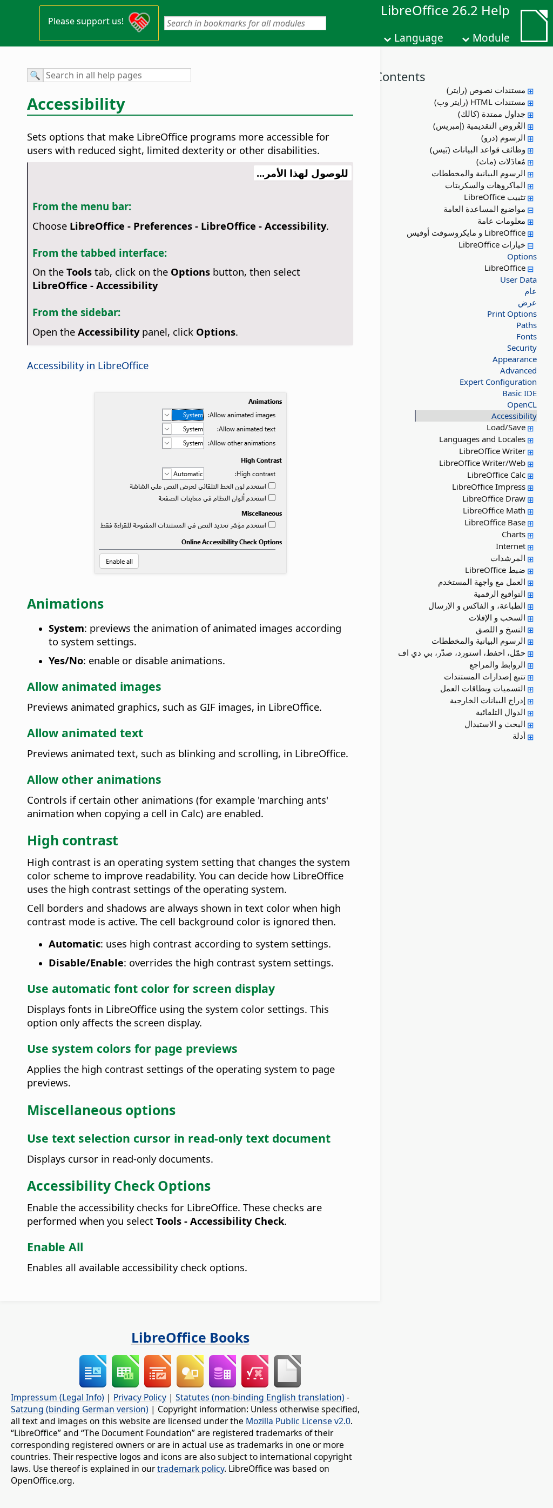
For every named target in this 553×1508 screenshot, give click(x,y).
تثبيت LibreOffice (494, 196)
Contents (400, 76)
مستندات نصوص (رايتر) (486, 89)
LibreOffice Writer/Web (482, 462)
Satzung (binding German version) (80, 1409)
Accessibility (514, 415)
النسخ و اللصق (500, 629)
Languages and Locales (482, 438)
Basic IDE (519, 393)
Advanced (518, 370)
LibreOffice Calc (496, 474)
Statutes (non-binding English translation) (260, 1397)
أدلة (518, 735)
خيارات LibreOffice (491, 244)
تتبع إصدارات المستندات (484, 676)
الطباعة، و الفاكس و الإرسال (476, 605)
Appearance (515, 358)
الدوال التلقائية (500, 711)
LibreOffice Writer (492, 450)
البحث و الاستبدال (494, 723)
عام (530, 290)
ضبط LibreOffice (495, 569)
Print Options (512, 313)
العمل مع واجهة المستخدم (481, 581)
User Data (518, 279)
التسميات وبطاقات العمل (482, 688)
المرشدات (507, 557)
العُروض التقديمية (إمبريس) (479, 125)
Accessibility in (88, 365)
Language (418, 38)
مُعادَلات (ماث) (500, 161)
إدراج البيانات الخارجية (487, 700)
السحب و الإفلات (497, 617)
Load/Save (506, 427)
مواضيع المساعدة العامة (484, 208)
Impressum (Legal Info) (57, 1397)
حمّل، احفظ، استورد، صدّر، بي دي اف (461, 652)
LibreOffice (504, 267)
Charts (513, 534)
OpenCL (522, 404)
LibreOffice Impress (488, 486)
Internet (510, 546)
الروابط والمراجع (497, 664)
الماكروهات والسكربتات (485, 184)
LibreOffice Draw (493, 498)
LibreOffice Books (190, 1337)
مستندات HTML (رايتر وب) (479, 101)
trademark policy (190, 1468)
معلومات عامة (501, 220)
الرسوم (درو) (503, 137)
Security (522, 347)
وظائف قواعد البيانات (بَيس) (477, 149)
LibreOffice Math (494, 510)
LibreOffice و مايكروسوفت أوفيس (466, 232)
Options (522, 256)
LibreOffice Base (494, 522)
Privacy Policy (139, 1397)
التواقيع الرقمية (499, 593)
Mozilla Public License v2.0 (298, 1421)
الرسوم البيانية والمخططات (478, 173)
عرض (527, 302)
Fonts (526, 336)
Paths (526, 324)
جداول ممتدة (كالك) (491, 113)
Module (491, 38)
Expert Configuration (498, 381)
